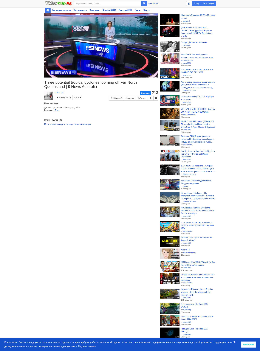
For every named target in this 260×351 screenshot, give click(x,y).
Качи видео (153, 3)
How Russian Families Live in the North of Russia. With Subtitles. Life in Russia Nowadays (197, 210)
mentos (186, 186)
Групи (137, 10)
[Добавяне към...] (151, 98)
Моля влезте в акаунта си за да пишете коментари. (67, 124)
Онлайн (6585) (109, 10)
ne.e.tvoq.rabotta (189, 115)
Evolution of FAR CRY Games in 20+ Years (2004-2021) (197, 317)
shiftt (185, 36)
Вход (196, 3)
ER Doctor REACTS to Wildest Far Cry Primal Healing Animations (198, 263)
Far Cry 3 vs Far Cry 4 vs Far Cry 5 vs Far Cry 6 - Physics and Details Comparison (198, 154)
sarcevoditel (187, 145)
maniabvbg (187, 310)
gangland (186, 21)
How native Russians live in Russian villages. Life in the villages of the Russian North (197, 292)
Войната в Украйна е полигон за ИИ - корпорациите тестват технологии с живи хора (198, 277)
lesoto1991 (187, 75)
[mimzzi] (48, 95)
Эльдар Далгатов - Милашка (194, 42)
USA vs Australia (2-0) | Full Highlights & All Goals (197, 98)
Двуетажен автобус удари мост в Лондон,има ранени (196, 182)
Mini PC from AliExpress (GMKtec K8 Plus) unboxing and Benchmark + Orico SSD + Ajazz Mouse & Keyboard (198, 124)
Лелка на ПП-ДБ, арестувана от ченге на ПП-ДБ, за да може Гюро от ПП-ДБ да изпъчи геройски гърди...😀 (197, 139)
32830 (77, 97)
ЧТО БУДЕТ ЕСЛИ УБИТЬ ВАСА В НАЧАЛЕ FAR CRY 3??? (197, 71)
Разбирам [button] (248, 344)
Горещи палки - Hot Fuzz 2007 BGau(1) (194, 330)
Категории (94, 10)
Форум (146, 10)
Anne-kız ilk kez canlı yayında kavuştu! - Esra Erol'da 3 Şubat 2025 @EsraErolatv (197, 57)
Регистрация (208, 3)
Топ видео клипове (61, 10)
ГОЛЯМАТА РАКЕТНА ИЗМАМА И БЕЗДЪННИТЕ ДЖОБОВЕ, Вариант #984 (197, 225)
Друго (57, 110)
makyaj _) (185, 250)
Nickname (186, 45)
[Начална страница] (48, 10)
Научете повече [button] (87, 346)
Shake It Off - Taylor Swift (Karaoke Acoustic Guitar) (196, 238)
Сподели (145, 93)
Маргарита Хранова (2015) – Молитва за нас (198, 16)
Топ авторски (80, 10)
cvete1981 (187, 63)
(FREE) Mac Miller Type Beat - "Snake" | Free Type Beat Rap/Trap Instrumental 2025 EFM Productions (196, 30)
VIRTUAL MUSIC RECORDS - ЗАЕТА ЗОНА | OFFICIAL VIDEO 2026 (198, 110)
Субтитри (142, 98)
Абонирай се (65, 97)
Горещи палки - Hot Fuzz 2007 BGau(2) (194, 305)
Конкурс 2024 (125, 10)
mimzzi (59, 92)
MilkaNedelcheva (189, 90)
